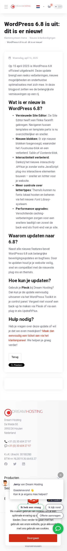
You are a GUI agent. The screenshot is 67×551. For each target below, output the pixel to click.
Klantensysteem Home (15, 38)
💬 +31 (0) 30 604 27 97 (17, 445)
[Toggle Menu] (5, 7)
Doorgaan (33, 538)
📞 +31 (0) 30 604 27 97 (17, 441)
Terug (15, 357)
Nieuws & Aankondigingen (42, 38)
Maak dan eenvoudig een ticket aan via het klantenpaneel (31, 335)
